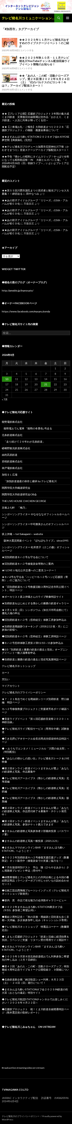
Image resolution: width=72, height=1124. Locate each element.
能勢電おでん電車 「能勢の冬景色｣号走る (28, 428)
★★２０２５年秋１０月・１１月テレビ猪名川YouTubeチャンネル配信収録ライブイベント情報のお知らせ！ (44, 61)
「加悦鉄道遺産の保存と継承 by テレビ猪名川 (30, 481)
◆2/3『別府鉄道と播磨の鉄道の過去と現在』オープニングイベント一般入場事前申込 (35, 651)
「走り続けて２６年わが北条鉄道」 (24, 441)
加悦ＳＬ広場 (9, 474)
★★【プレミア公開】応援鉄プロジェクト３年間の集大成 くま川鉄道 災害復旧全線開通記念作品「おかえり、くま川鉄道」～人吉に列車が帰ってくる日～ (37, 117)
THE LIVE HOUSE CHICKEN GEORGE (24, 501)
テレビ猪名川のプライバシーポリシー (24, 692)
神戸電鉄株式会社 (12, 468)
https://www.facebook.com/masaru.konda (26, 311)
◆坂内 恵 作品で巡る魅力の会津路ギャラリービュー (34, 900)
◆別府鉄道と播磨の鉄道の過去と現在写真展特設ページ (34, 659)
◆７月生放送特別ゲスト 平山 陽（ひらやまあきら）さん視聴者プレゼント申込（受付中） (35, 869)
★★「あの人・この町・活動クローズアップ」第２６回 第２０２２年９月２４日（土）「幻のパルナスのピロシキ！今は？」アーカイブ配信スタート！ (36, 80)
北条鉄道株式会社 (12, 435)
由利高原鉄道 (9, 454)
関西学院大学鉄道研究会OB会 (19, 494)
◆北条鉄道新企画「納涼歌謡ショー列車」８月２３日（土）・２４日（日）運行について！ (33, 981)
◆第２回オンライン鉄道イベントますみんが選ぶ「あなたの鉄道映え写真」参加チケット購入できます (35, 822)
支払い (6, 679)
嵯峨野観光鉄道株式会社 (16, 448)
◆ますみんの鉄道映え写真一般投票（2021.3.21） (31, 840)
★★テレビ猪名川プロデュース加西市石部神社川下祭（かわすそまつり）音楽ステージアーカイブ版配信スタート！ (35, 148)
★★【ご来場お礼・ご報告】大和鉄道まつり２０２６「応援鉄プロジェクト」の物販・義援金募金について (35, 128)
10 (6, 379)
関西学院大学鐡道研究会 (16, 487)
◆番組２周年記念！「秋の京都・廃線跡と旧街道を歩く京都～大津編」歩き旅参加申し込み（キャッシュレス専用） (35, 918)
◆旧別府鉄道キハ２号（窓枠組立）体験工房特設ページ (34, 636)
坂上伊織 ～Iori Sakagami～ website (22, 534)
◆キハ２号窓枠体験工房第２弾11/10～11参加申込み (32, 642)
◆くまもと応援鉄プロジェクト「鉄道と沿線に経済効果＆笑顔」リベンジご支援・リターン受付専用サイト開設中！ (35, 938)
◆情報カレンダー (12, 346)
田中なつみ (32, 193)
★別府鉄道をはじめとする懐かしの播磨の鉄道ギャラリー (35, 603)
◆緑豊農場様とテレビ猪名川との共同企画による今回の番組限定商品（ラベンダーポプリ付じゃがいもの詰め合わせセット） (35, 880)
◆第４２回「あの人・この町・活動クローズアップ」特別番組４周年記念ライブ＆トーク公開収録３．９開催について (35, 969)
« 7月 (5, 399)
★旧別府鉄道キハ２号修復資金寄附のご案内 (28, 563)
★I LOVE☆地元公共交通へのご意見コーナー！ (29, 570)
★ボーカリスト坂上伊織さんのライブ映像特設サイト (33, 596)
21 (45, 384)
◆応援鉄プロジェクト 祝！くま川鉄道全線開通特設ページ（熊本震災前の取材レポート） (35, 1011)
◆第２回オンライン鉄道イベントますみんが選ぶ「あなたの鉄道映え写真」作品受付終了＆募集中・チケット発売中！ (35, 811)
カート (6, 672)
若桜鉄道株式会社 (12, 461)
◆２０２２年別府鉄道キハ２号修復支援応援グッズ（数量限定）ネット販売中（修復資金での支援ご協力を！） (35, 859)
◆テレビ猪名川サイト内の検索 (20, 324)
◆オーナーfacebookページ (19, 303)
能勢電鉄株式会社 (12, 421)
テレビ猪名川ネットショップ (18, 666)
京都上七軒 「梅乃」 (15, 507)
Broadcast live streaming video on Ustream (23, 1067)
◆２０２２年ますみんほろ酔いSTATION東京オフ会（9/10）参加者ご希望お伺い (32, 908)
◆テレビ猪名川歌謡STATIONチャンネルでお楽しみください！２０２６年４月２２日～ (35, 1001)
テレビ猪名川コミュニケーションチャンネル (28, 18)
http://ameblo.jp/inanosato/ (17, 290)
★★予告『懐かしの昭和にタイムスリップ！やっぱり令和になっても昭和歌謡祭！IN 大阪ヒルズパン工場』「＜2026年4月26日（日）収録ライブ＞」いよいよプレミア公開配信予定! (35, 161)
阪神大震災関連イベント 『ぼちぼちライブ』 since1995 (36, 540)
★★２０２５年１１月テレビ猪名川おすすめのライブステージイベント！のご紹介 (44, 43)
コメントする (27, 50)
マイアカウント (11, 685)
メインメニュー (67, 18)
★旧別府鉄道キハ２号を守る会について (25, 557)
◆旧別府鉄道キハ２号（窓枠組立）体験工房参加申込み (34, 619)
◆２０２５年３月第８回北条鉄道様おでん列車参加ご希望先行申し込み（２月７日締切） (35, 958)
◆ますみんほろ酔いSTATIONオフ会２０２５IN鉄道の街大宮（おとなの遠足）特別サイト (35, 991)
